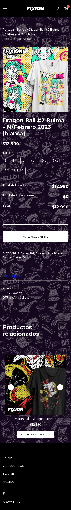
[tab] (35, 276)
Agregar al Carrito (35, 236)
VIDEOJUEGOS (13, 465)
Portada (8, 29)
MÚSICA (8, 481)
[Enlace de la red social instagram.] (4, 493)
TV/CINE (8, 473)
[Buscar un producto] (57, 8)
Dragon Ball (27, 253)
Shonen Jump (21, 257)
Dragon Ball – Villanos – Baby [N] (35, 418)
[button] (60, 387)
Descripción (13, 276)
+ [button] (57, 219)
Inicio (6, 39)
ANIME (7, 457)
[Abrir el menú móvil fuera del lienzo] (5, 8)
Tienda (21, 29)
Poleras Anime (22, 39)
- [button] (14, 219)
